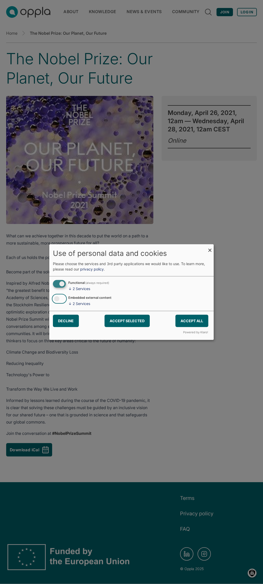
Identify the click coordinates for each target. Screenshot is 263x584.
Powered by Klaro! (195, 332)
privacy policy (92, 269)
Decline (66, 321)
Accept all (192, 321)
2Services (79, 288)
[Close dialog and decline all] (210, 247)
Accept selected (127, 321)
